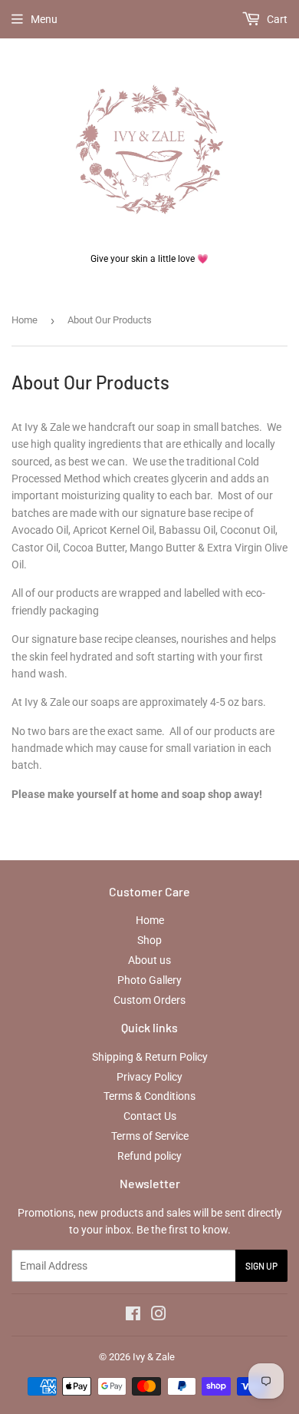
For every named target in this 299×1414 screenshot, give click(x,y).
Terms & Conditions (150, 1096)
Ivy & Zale (154, 1357)
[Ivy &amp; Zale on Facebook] (133, 1316)
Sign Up (261, 1265)
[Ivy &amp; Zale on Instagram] (158, 1316)
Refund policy (149, 1156)
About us (149, 960)
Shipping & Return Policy (150, 1057)
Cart (276, 19)
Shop (149, 940)
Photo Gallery (149, 980)
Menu (44, 19)
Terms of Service (150, 1136)
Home (25, 320)
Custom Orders (149, 1000)
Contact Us (149, 1116)
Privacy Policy (149, 1077)
